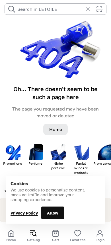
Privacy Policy (24, 213)
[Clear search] (91, 9)
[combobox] (50, 9)
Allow (52, 213)
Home (55, 129)
